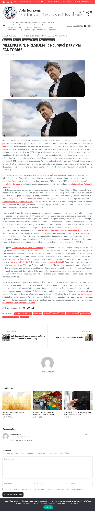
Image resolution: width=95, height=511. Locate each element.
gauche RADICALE (56, 262)
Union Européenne (23, 22)
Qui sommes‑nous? (39, 30)
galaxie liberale (85, 314)
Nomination (19, 27)
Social (50, 27)
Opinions (10, 22)
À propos (52, 30)
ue (64, 230)
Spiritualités (11, 25)
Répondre (89, 434)
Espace (51, 22)
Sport (20, 30)
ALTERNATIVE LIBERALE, (23, 314)
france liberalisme (72, 314)
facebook (55, 314)
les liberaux (24, 317)
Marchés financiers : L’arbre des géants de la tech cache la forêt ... (77, 413)
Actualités (21, 25)
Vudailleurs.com (30, 10)
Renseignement (40, 27)
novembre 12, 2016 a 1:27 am (20, 437)
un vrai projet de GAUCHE (21, 262)
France (62, 314)
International (49, 25)
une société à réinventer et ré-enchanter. (18, 303)
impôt (5, 317)
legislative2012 (14, 317)
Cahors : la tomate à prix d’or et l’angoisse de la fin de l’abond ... (44, 413)
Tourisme (27, 30)
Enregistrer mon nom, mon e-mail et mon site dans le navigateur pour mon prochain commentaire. (44, 489)
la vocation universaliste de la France (27, 248)
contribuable (37, 314)
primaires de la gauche (12, 143)
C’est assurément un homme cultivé (57, 175)
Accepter (48, 507)
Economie (43, 22)
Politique (29, 27)
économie (47, 314)
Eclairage (10, 27)
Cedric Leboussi (47, 372)
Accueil (5, 36)
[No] (92, 504)
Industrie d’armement (35, 25)
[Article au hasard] (85, 26)
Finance (34, 22)
